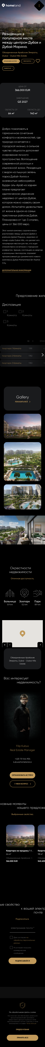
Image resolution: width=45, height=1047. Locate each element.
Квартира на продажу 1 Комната (17, 827)
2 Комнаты (27, 313)
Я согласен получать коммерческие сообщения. (22, 950)
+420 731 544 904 (22, 759)
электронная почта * (22, 928)
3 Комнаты (12, 323)
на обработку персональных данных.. (24, 940)
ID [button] (28, 341)
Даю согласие (24, 940)
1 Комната (12, 313)
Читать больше (31, 1023)
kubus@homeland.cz (22, 762)
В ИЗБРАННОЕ (38, 61)
